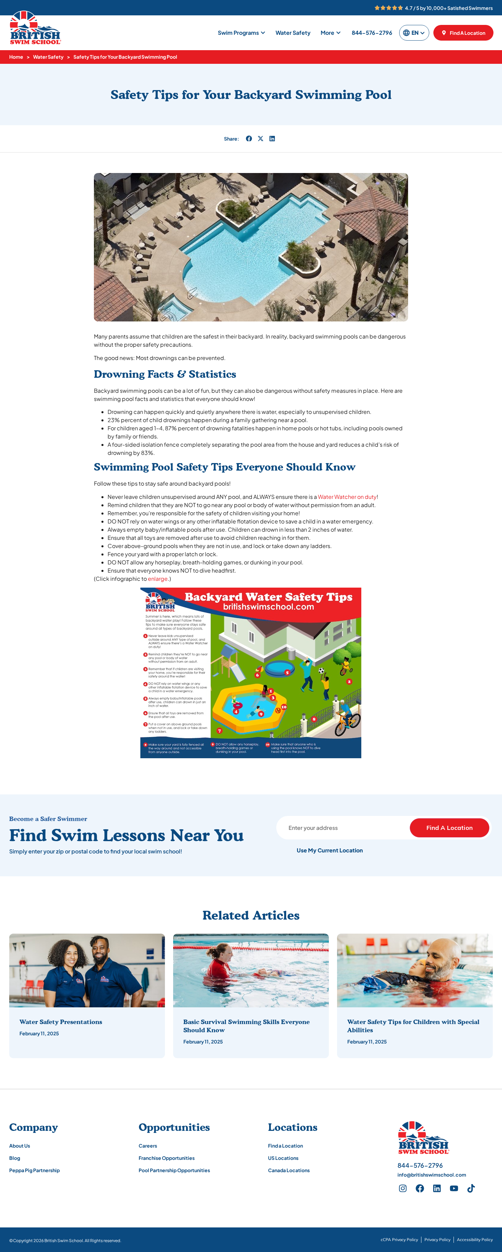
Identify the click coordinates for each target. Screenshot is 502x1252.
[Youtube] (453, 1188)
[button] (249, 138)
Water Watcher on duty (347, 496)
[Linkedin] (436, 1188)
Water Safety (48, 57)
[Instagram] (402, 1188)
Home (16, 57)
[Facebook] (419, 1188)
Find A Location (450, 828)
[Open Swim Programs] (263, 32)
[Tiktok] (470, 1188)
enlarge (158, 578)
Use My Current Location (330, 850)
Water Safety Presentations (60, 1021)
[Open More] (338, 32)
